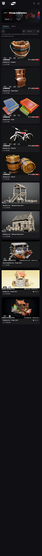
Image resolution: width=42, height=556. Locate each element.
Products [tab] (6, 26)
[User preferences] (38, 31)
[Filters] (23, 31)
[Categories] (3, 31)
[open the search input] (34, 3)
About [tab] (13, 26)
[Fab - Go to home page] (13, 3)
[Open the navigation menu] (38, 3)
